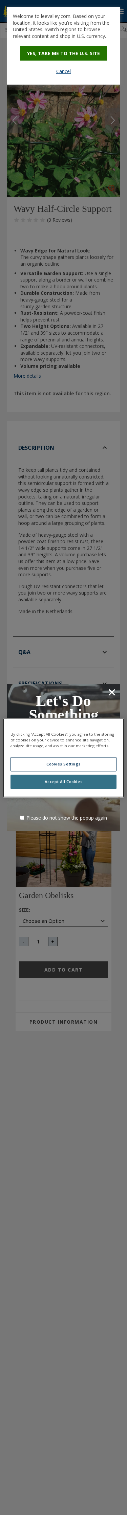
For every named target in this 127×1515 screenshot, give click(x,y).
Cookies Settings (63, 763)
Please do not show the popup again (66, 818)
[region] (63, 757)
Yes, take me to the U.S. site (63, 53)
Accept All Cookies (63, 781)
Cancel (63, 71)
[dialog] (63, 46)
